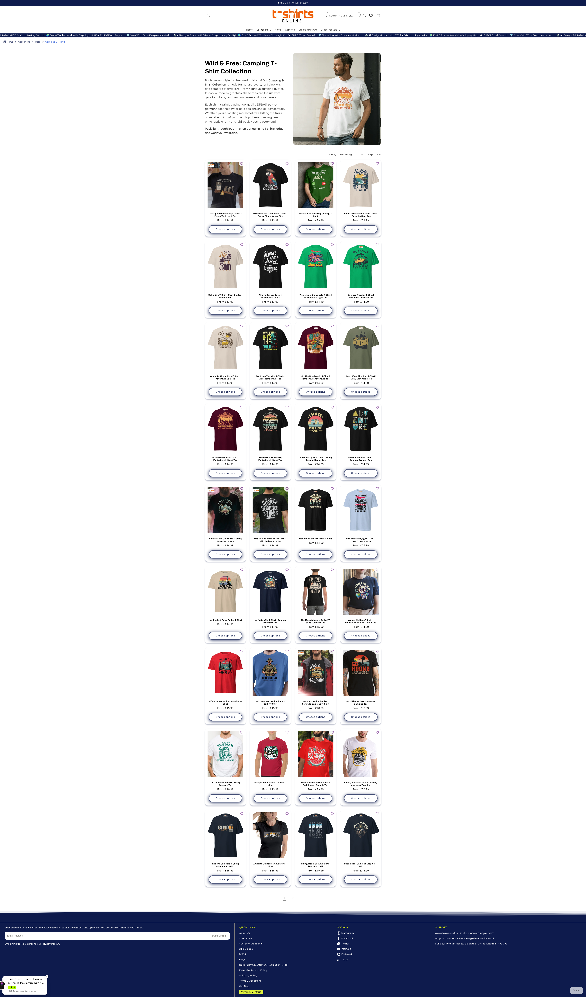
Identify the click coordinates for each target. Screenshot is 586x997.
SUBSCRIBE (219, 935)
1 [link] (284, 898)
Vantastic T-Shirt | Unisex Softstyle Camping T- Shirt (315, 702)
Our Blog (244, 986)
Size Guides (246, 949)
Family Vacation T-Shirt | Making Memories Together (360, 784)
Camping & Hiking (55, 42)
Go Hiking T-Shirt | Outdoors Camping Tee (360, 702)
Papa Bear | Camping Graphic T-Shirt (360, 865)
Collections (24, 42)
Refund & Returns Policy (253, 970)
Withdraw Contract (251, 992)
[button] (208, 15)
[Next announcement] (380, 3)
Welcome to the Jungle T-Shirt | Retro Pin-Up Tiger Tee (316, 296)
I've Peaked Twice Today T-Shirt (225, 620)
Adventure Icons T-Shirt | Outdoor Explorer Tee (360, 458)
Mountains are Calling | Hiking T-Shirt (315, 215)
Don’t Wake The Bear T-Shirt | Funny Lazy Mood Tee (360, 377)
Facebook (347, 938)
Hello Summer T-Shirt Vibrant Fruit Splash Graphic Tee (315, 784)
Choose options (225, 229)
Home (10, 42)
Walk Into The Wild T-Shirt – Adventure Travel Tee (270, 377)
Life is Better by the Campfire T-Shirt (225, 702)
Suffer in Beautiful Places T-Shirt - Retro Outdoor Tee (360, 215)
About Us (244, 933)
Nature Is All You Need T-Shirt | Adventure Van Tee (225, 377)
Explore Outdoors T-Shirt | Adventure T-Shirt (225, 865)
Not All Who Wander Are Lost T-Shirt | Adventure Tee (270, 540)
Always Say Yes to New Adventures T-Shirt (270, 296)
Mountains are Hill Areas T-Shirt (315, 539)
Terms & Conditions (250, 981)
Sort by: (332, 154)
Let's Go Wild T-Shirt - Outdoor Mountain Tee (270, 621)
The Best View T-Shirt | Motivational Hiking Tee (270, 458)
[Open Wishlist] (371, 15)
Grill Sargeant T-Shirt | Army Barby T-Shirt (270, 702)
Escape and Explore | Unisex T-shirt (270, 784)
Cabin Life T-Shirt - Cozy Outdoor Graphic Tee (225, 296)
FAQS (242, 959)
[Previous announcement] (206, 3)
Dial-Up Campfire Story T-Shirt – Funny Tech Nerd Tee (225, 215)
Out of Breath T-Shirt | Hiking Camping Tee (225, 784)
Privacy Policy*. (51, 944)
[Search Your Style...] (356, 15)
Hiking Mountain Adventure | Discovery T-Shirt (315, 865)
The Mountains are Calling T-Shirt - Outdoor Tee (315, 621)
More (38, 42)
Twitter (345, 943)
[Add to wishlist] (242, 163)
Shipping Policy (248, 975)
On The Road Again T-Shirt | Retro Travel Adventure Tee (315, 377)
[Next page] (301, 898)
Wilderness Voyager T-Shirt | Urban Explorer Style (360, 540)
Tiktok (344, 959)
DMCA (243, 954)
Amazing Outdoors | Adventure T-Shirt (270, 865)
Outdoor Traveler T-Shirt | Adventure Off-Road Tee (361, 296)
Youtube (346, 949)
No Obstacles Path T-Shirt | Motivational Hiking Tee (225, 458)
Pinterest (346, 954)
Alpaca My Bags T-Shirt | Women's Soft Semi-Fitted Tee (360, 621)
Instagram (347, 933)
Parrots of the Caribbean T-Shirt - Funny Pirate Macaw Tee (270, 215)
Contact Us (245, 938)
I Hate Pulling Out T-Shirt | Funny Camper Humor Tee (315, 458)
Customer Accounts (251, 943)
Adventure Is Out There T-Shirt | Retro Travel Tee (225, 540)
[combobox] (343, 14)
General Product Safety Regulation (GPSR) (264, 965)
